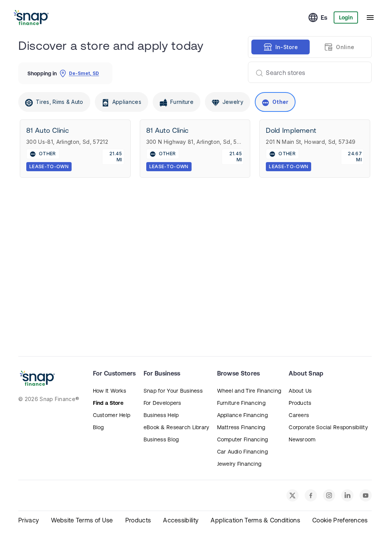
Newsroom (302, 439)
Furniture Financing (241, 403)
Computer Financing (242, 439)
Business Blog (161, 439)
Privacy (28, 520)
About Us (300, 391)
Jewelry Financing (239, 464)
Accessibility (180, 520)
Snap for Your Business (173, 391)
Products (300, 403)
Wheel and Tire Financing (249, 391)
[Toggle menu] (370, 17)
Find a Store (108, 403)
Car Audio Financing (242, 452)
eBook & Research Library (176, 427)
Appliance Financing (242, 415)
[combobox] (306, 72)
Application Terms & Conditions (255, 520)
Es (324, 17)
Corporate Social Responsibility (328, 427)
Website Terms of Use (82, 520)
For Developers (162, 403)
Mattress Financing (241, 427)
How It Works (109, 391)
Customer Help (112, 415)
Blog (98, 427)
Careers (299, 415)
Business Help (161, 415)
